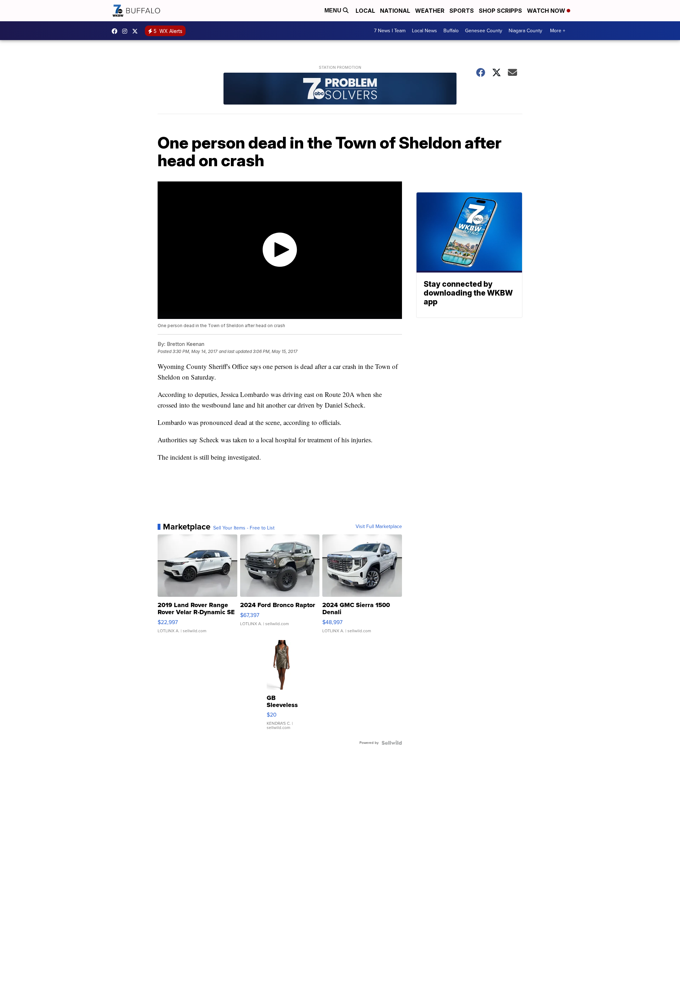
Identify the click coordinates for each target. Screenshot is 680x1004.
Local (365, 10)
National (395, 10)
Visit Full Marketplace (379, 526)
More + (557, 30)
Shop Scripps (500, 10)
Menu (333, 10)
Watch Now (547, 10)
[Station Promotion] (340, 89)
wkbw (126, 31)
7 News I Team (390, 30)
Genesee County (483, 30)
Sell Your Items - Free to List (243, 528)
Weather (429, 10)
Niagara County (525, 30)
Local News (424, 30)
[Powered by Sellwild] (391, 742)
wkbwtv (116, 31)
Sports (461, 10)
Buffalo (451, 30)
